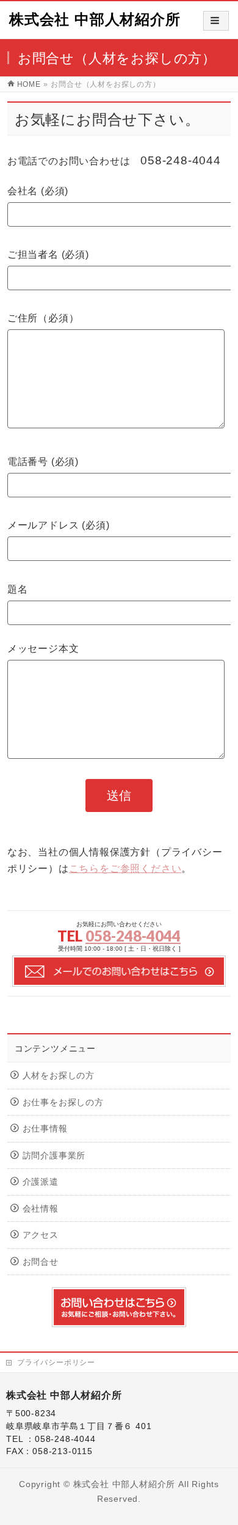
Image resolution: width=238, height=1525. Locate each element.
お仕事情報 (45, 1128)
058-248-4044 (133, 936)
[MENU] (216, 21)
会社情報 (41, 1208)
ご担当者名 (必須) (48, 254)
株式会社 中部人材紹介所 (95, 19)
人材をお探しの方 (59, 1075)
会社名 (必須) (37, 191)
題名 (17, 589)
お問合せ (41, 1262)
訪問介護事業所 (54, 1155)
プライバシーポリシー (56, 1362)
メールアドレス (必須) (58, 525)
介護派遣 (41, 1182)
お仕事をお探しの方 (63, 1102)
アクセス (41, 1235)
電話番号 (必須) (43, 461)
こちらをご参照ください (125, 868)
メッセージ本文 (43, 648)
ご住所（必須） (43, 318)
